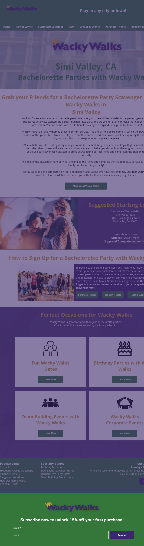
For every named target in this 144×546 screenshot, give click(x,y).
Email (15, 528)
